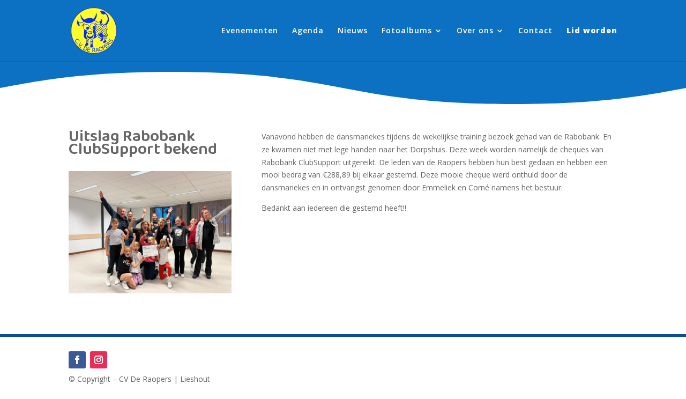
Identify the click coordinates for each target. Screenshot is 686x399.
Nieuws (353, 31)
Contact (535, 31)
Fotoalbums (407, 31)
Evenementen (249, 31)
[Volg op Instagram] (98, 359)
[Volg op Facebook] (77, 359)
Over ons (475, 31)
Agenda (308, 31)
